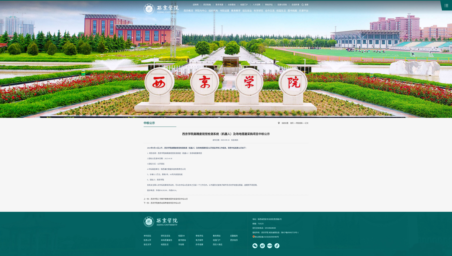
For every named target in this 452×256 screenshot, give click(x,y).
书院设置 (224, 10)
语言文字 (147, 245)
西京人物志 (217, 245)
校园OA (181, 236)
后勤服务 (234, 236)
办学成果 (199, 245)
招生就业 (247, 10)
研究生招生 (165, 236)
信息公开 (147, 240)
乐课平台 (303, 10)
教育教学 (236, 10)
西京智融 (207, 5)
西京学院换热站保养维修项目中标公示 (166, 203)
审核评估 (269, 5)
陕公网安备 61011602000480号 (267, 237)
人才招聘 (256, 5)
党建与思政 (282, 5)
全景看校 (232, 5)
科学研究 (258, 10)
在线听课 (295, 5)
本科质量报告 (166, 240)
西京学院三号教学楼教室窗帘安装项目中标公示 (169, 199)
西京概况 (188, 10)
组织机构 (213, 10)
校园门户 (244, 5)
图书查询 (182, 240)
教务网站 (216, 236)
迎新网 (195, 5)
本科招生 (147, 236)
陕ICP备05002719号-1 (290, 232)
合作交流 (269, 10)
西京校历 (234, 240)
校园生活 (281, 10)
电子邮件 (199, 240)
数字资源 (219, 5)
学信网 (181, 245)
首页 (292, 123)
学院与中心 (201, 10)
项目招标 (299, 123)
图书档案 (292, 10)
